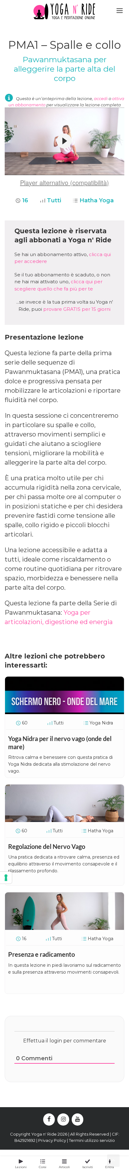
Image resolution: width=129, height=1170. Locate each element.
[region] (64, 141)
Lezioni (21, 1167)
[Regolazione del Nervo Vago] (64, 820)
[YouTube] (78, 1119)
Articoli (64, 1167)
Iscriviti (87, 1167)
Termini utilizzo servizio (92, 1140)
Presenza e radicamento (41, 954)
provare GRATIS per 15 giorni (77, 309)
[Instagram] (63, 1119)
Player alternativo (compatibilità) (64, 182)
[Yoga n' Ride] (64, 11)
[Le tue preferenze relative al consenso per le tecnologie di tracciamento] (6, 878)
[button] (64, 141)
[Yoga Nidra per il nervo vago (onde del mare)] (64, 712)
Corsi (42, 1167)
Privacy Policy (52, 1140)
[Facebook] (49, 1119)
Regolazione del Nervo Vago (46, 846)
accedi (101, 98)
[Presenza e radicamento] (64, 927)
